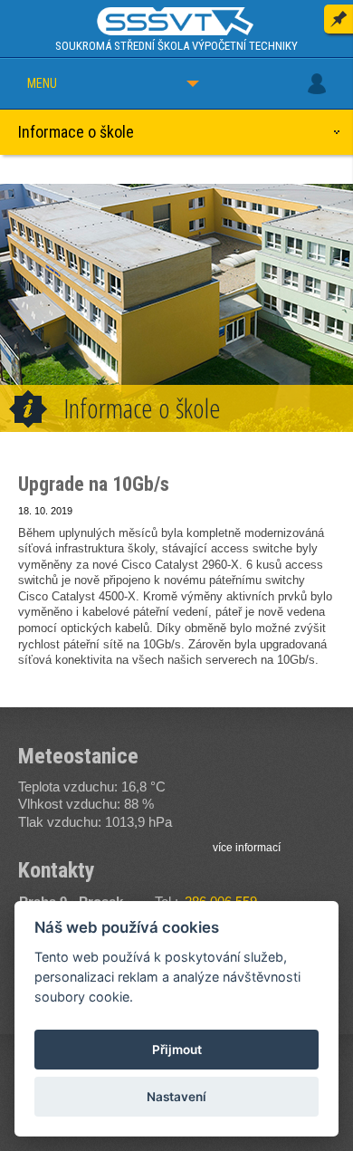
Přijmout (177, 1049)
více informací (247, 847)
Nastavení (176, 1096)
